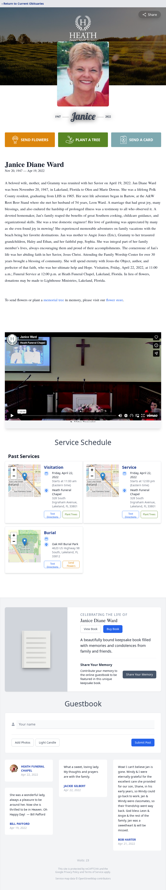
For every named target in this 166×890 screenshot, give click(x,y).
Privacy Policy (71, 872)
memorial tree (54, 299)
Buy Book (113, 629)
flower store (114, 299)
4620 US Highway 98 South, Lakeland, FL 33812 (66, 552)
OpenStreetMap (87, 878)
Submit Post (143, 742)
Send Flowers (71, 564)
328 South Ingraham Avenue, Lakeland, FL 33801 (65, 502)
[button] (24, 476)
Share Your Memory (139, 674)
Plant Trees (71, 514)
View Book (90, 629)
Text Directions (52, 515)
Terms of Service (94, 872)
